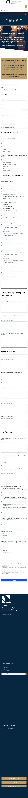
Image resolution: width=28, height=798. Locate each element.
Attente (4, 149)
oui (3, 374)
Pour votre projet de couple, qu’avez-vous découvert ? (14, 301)
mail (4, 546)
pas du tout (5, 381)
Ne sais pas (5, 166)
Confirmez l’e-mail (5, 120)
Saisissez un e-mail (5, 115)
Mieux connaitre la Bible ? (8, 494)
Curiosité (5, 160)
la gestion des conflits (8, 235)
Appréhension (6, 140)
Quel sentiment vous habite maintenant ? (11, 357)
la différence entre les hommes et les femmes (13, 233)
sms (4, 548)
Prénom (2, 99)
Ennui (4, 142)
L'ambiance (5, 183)
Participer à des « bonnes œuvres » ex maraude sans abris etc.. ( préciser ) (14, 508)
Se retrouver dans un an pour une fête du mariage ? (14, 491)
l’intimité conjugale (7, 242)
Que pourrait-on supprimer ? (7, 401)
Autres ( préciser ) (7, 151)
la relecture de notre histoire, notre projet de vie (14, 225)
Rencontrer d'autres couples (9, 164)
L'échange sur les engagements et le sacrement (14, 196)
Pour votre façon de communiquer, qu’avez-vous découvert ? (12, 335)
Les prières (5, 192)
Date (2, 87)
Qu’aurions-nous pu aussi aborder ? (9, 277)
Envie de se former (7, 162)
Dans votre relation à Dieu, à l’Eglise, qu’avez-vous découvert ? (12, 317)
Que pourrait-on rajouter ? (7, 416)
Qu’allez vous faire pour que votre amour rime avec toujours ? (13, 440)
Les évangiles (6, 231)
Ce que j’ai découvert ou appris (10, 190)
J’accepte (5, 576)
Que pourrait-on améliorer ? (7, 387)
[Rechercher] (26, 10)
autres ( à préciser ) (7, 383)
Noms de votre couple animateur (9, 124)
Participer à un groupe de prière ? (10, 502)
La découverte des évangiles (9, 194)
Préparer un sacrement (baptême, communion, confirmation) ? (13, 505)
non (3, 376)
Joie (4, 147)
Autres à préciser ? (7, 511)
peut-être (5, 462)
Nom (2, 104)
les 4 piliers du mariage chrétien (10, 227)
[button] (26, 6)
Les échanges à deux (7, 185)
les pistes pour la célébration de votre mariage (13, 244)
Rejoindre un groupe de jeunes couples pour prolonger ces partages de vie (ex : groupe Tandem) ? (15, 489)
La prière (5, 229)
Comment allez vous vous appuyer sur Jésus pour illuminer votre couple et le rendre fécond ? (12, 470)
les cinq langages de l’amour (9, 239)
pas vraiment (6, 378)
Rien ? (4, 513)
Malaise (4, 145)
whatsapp (5, 550)
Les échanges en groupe (8, 187)
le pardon (5, 237)
